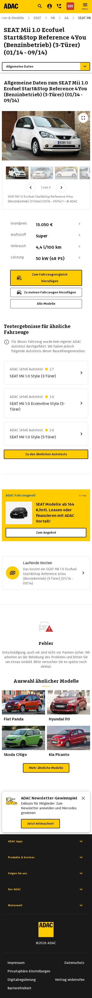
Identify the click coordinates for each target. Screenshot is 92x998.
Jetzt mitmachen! (40, 824)
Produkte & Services (21, 857)
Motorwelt (15, 905)
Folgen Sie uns (17, 873)
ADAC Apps (15, 841)
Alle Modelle (46, 304)
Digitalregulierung (22, 980)
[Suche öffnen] (40, 6)
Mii (53, 18)
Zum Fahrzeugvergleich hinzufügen (49, 277)
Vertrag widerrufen (69, 980)
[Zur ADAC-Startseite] (11, 6)
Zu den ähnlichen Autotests (46, 454)
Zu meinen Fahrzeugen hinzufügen (50, 292)
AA (66, 18)
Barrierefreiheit (19, 988)
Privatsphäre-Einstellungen (29, 971)
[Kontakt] (59, 6)
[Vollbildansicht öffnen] (83, 118)
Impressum (16, 963)
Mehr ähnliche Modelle (46, 768)
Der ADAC (14, 889)
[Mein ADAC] (49, 6)
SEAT (37, 18)
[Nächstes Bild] (61, 187)
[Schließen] (83, 798)
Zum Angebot (46, 533)
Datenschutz (74, 963)
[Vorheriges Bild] (31, 187)
